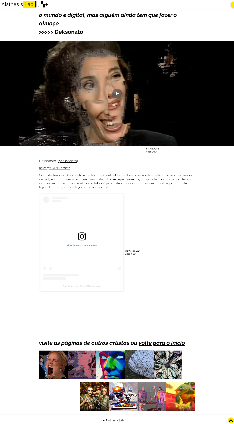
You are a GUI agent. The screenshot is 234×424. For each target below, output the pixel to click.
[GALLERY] (231, 420)
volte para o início (162, 343)
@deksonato (67, 161)
